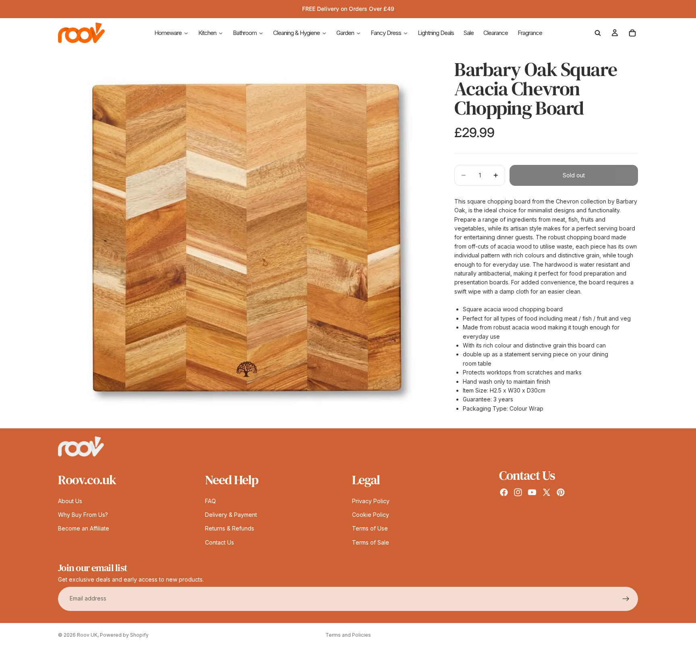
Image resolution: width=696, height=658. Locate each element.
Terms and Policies (348, 635)
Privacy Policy (370, 501)
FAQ (210, 501)
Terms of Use (370, 528)
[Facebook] (504, 492)
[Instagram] (518, 492)
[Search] (598, 33)
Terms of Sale (370, 542)
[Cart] (632, 33)
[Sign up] (625, 598)
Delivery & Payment (231, 514)
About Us (70, 501)
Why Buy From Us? (83, 514)
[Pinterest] (561, 492)
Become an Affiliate (83, 528)
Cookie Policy (370, 514)
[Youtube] (532, 492)
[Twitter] (546, 492)
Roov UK (87, 635)
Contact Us (219, 542)
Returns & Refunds (229, 528)
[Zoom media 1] (246, 238)
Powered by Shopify (124, 635)
